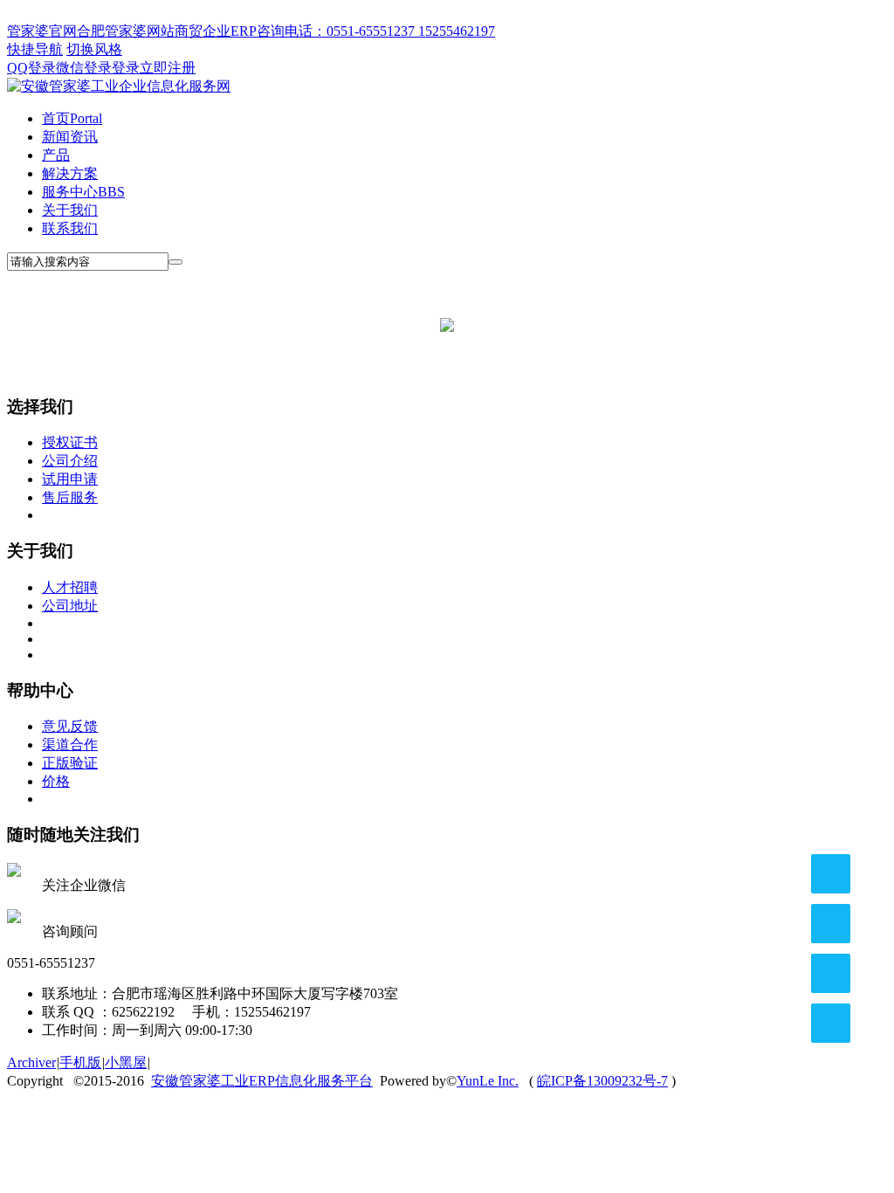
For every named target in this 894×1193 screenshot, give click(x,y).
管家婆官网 (42, 31)
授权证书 (70, 442)
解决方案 (70, 173)
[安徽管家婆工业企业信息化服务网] (118, 86)
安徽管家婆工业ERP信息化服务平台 (262, 1080)
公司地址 (70, 605)
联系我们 (70, 228)
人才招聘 (70, 587)
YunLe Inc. (488, 1080)
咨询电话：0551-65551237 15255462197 (376, 31)
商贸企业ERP (216, 31)
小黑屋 (126, 1062)
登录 (126, 67)
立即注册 (168, 67)
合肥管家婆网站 (126, 31)
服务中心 (83, 191)
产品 (56, 155)
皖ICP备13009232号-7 (602, 1080)
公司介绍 (70, 460)
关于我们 (70, 210)
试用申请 (70, 479)
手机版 (80, 1062)
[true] (175, 262)
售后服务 (70, 497)
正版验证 (70, 762)
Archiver (31, 1062)
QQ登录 (31, 67)
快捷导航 (35, 49)
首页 (72, 118)
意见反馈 (70, 726)
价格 (56, 781)
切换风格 (94, 49)
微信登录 (84, 67)
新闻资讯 (70, 136)
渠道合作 (70, 744)
